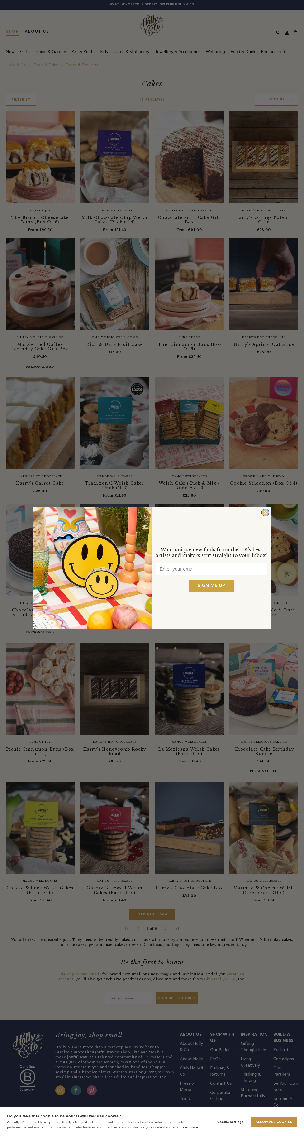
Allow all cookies (274, 1122)
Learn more (189, 1127)
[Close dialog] (265, 512)
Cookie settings (230, 1122)
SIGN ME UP (211, 585)
